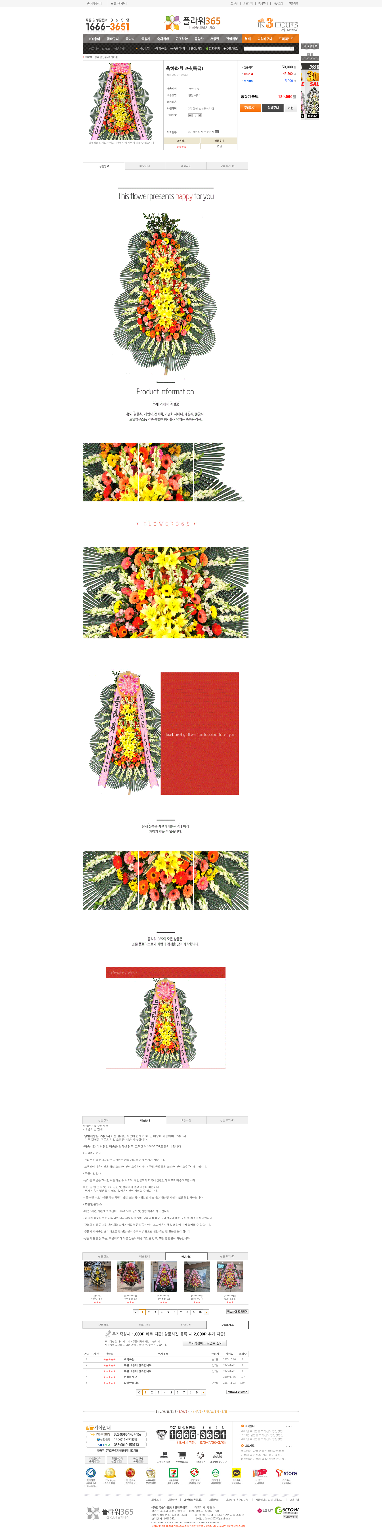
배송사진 (186, 166)
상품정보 (104, 166)
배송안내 (144, 166)
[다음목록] (206, 1312)
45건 (219, 146)
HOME (89, 57)
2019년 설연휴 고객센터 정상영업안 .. (263, 1435)
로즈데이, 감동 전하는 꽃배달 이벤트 (262, 1450)
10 (200, 1312)
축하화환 (113, 57)
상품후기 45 (227, 166)
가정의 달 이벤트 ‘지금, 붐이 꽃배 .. (261, 1454)
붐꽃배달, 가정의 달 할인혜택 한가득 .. (263, 1458)
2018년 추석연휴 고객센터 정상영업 (262, 1439)
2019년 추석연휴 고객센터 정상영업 (262, 1431)
